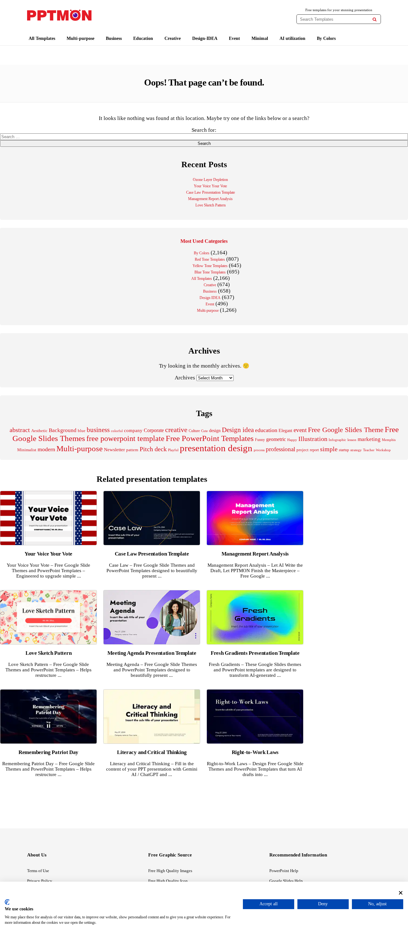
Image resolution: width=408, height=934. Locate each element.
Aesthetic (39, 430)
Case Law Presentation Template (210, 192)
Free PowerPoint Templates (210, 438)
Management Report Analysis (210, 199)
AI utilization (292, 38)
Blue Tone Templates (210, 272)
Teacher (369, 450)
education (266, 430)
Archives (185, 378)
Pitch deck (153, 448)
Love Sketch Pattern (210, 205)
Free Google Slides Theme (345, 430)
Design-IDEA (204, 38)
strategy (356, 450)
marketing (369, 439)
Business (114, 38)
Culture (194, 431)
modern (46, 449)
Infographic (337, 440)
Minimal (259, 38)
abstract (20, 430)
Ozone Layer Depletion (210, 179)
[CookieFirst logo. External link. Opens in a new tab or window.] (7, 902)
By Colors (326, 38)
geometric (276, 439)
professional (280, 449)
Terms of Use (38, 870)
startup (344, 450)
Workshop (383, 450)
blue (81, 431)
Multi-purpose (80, 38)
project (302, 449)
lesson (351, 440)
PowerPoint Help (283, 870)
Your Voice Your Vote (210, 186)
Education (143, 38)
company (133, 430)
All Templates (42, 38)
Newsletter (114, 449)
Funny (260, 439)
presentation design (216, 448)
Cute (204, 431)
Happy (292, 440)
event (300, 430)
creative (176, 430)
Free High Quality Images (170, 870)
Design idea (238, 430)
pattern (132, 449)
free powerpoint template (125, 438)
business (98, 430)
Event (234, 38)
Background (62, 430)
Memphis (389, 440)
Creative (172, 38)
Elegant (285, 430)
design (215, 430)
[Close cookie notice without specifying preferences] (400, 893)
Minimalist (26, 450)
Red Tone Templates (210, 259)
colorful (117, 431)
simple (329, 449)
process (259, 450)
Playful (173, 450)
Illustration (312, 438)
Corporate (154, 430)
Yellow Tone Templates (210, 266)
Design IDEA (210, 297)
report (314, 450)
